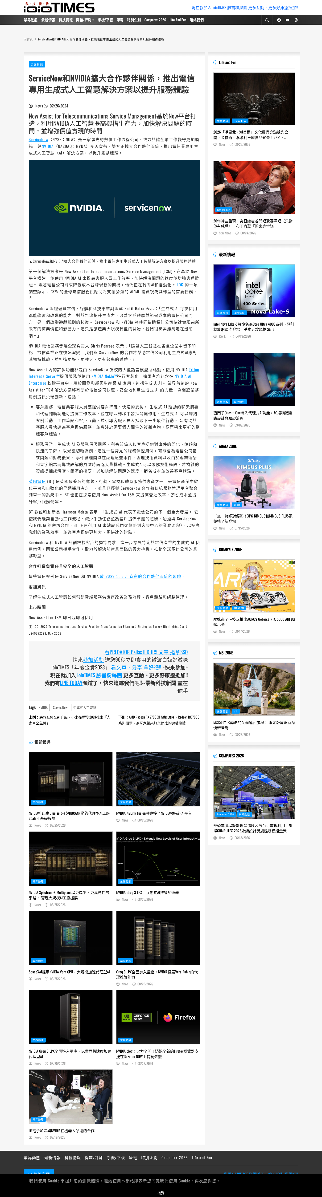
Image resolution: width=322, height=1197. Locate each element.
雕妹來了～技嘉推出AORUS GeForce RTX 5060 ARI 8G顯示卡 (254, 621)
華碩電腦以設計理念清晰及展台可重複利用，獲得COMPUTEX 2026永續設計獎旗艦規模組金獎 (253, 828)
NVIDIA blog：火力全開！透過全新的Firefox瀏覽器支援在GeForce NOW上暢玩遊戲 (157, 1053)
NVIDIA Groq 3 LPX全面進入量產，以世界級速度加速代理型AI (70, 1053)
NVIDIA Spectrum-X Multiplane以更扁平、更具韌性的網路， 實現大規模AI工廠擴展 (69, 895)
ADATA (237, 505)
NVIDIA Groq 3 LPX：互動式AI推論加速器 (147, 892)
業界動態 (31, 19)
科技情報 (66, 19)
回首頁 (28, 39)
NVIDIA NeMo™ (104, 376)
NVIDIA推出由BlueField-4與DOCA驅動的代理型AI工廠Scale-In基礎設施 (69, 815)
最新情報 (48, 19)
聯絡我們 (197, 19)
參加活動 (93, 659)
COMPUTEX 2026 (231, 755)
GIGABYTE (239, 608)
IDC (180, 285)
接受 (161, 1192)
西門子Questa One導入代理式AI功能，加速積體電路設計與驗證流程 (253, 415)
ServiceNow (39, 139)
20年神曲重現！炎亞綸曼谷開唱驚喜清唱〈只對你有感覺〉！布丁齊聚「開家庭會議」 (253, 223)
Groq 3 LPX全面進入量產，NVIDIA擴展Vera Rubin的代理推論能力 (157, 974)
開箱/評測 (83, 19)
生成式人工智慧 (84, 707)
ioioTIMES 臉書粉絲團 (99, 675)
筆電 (120, 19)
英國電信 (37, 481)
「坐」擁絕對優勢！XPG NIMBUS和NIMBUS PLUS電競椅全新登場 (253, 518)
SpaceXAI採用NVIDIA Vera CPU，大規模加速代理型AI (69, 971)
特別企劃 (134, 19)
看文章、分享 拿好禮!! (136, 667)
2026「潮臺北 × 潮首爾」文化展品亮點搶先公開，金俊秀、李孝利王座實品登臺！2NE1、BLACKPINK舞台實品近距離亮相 (250, 134)
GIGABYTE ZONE (230, 549)
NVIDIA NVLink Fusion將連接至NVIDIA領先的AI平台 (154, 813)
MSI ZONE (226, 653)
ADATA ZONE (228, 446)
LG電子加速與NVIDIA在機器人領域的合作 (62, 1130)
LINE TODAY (71, 682)
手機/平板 (105, 19)
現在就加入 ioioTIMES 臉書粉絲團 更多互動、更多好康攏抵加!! (244, 7)
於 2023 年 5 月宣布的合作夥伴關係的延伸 (140, 576)
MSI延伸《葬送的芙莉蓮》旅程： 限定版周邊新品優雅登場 (254, 725)
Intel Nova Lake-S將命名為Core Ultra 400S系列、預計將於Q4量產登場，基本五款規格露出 (253, 326)
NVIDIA (48, 146)
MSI (236, 711)
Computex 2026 (155, 19)
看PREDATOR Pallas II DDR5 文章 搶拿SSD (146, 652)
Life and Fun (178, 19)
